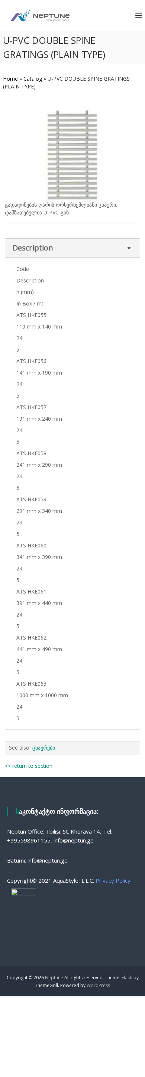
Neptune (54, 977)
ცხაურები (43, 747)
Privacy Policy (113, 880)
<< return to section (28, 765)
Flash (127, 977)
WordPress (98, 985)
